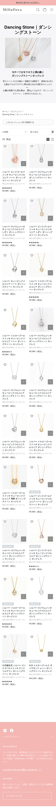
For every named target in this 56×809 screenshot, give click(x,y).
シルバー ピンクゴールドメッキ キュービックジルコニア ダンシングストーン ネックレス (40, 554)
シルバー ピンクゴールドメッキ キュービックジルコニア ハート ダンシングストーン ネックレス (14, 176)
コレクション (16, 111)
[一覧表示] (52, 139)
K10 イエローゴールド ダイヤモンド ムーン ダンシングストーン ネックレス (40, 668)
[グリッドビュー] (48, 139)
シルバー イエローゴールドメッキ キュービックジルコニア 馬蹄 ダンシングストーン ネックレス (14, 497)
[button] (38, 10)
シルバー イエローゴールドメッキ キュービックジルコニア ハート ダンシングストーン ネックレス (14, 339)
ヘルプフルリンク (11, 737)
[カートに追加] (23, 163)
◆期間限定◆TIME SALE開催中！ (28, 2)
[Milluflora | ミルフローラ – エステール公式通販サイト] (12, 9)
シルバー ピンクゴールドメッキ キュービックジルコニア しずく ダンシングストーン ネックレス (40, 230)
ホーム (5, 111)
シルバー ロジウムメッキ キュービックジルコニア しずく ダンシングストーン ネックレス (13, 230)
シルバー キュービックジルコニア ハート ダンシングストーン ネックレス (14, 284)
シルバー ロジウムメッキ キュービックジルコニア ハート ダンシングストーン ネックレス (13, 445)
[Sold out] (50, 484)
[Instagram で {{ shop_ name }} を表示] (5, 730)
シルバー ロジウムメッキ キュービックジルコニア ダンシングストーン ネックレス (40, 176)
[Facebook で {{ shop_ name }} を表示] (11, 730)
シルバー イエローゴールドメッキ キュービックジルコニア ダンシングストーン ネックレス (40, 285)
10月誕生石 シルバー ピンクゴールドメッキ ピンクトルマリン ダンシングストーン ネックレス (14, 669)
